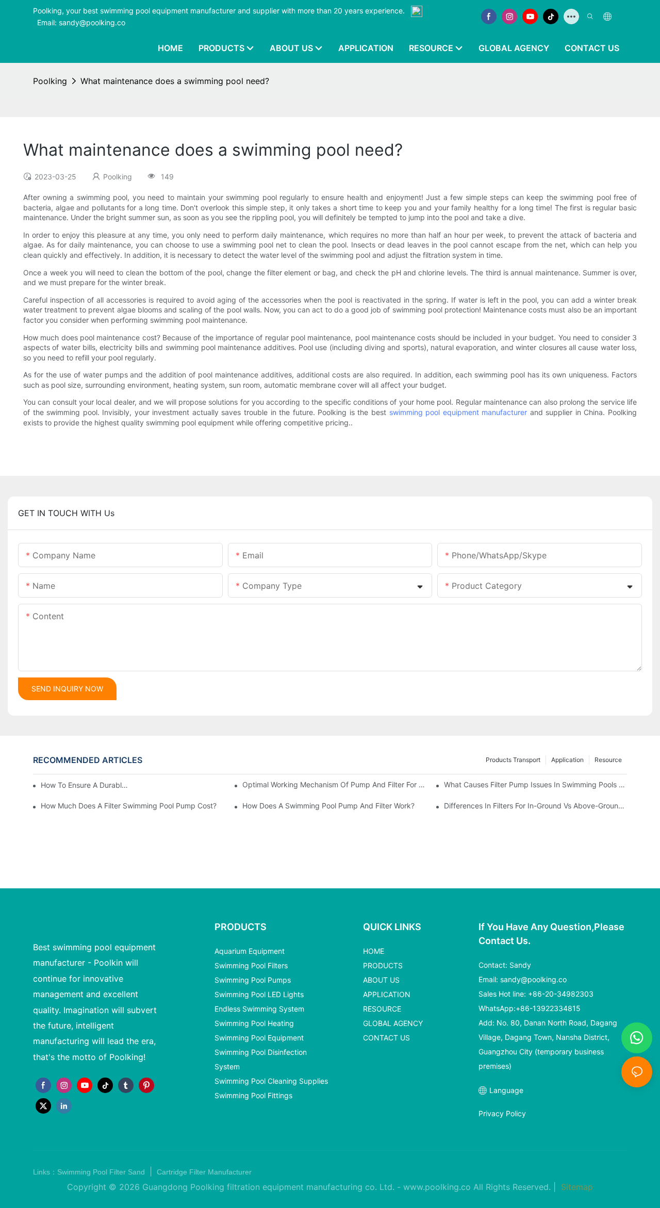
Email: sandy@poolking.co (81, 22)
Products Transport (513, 760)
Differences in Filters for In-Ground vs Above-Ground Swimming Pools (535, 805)
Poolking (50, 81)
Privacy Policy (502, 1113)
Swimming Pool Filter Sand (102, 1172)
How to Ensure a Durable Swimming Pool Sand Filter (84, 785)
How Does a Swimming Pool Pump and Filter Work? (328, 805)
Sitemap (575, 1187)
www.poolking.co (437, 1187)
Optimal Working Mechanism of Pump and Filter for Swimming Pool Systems (333, 784)
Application (567, 760)
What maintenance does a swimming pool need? (174, 81)
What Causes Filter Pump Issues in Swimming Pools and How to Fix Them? (535, 784)
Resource (608, 760)
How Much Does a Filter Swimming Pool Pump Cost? (129, 805)
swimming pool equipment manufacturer (458, 412)
